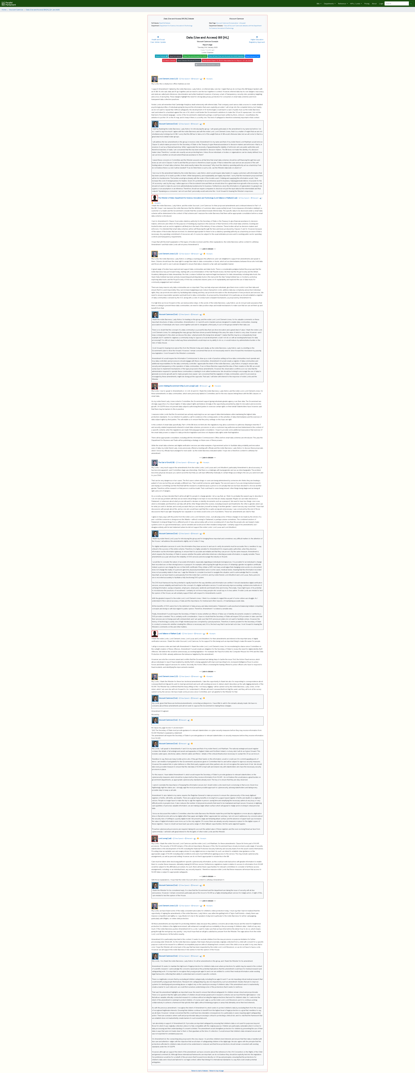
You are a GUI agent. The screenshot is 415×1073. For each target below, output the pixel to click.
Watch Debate (170, 60)
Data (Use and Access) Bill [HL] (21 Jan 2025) (43, 9)
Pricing (366, 3)
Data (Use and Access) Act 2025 (195, 56)
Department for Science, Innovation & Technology (176, 25)
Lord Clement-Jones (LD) (168, 78)
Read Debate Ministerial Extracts (189, 60)
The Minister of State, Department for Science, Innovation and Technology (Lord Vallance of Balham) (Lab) (197, 198)
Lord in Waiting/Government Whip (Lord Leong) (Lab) (178, 385)
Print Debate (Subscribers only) (208, 64)
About (374, 3)
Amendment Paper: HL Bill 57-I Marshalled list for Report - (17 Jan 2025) (227, 60)
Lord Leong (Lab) (164, 838)
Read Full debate (175, 56)
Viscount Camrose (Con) (168, 123)
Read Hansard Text (252, 56)
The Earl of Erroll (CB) (166, 462)
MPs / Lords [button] (355, 3)
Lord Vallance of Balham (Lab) (169, 633)
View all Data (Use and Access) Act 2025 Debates (226, 56)
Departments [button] (329, 3)
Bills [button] (318, 3)
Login (381, 3)
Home (4, 9)
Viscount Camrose (16, 9)
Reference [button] (342, 3)
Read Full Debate (164, 23)
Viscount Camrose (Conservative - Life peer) (230, 23)
